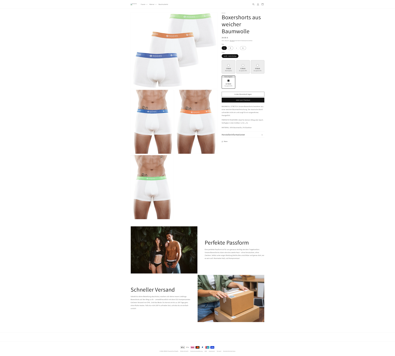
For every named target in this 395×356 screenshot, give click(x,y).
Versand (232, 40)
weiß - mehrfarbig (230, 56)
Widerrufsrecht (184, 351)
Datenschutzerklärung (196, 351)
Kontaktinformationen (229, 351)
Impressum (212, 351)
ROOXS (165, 351)
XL (243, 48)
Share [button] (226, 141)
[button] (144, 4)
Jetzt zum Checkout (243, 100)
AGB (206, 351)
